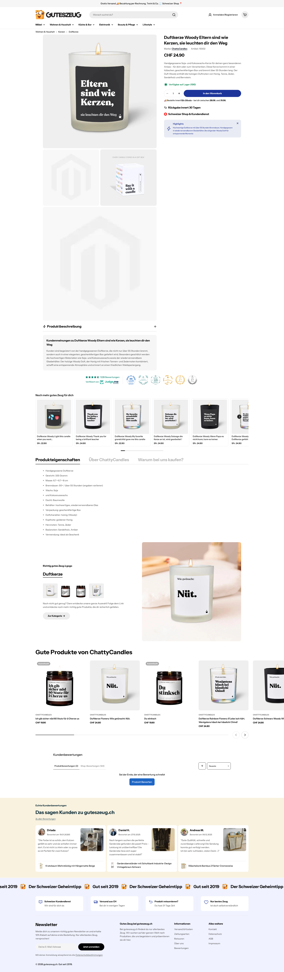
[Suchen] (174, 15)
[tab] (58, 460)
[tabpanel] (142, 502)
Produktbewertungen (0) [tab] (66, 766)
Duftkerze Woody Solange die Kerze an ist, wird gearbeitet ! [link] (168, 438)
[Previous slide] (236, 734)
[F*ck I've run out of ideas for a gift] (65, 590)
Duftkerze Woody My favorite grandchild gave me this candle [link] (130, 438)
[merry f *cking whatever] (81, 590)
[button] (239, 417)
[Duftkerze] (191, 591)
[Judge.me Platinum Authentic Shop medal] (143, 380)
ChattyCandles (179, 48)
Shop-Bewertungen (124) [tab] (93, 766)
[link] (54, 417)
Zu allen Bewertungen (46, 819)
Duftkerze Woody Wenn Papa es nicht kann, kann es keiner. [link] (208, 438)
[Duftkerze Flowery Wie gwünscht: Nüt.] (50, 590)
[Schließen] (237, 123)
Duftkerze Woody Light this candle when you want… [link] (53, 438)
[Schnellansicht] (81, 666)
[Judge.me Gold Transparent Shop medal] (168, 380)
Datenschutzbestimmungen (89, 955)
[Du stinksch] (169, 685)
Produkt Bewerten (142, 781)
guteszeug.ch (50, 964)
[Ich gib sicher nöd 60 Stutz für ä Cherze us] (60, 685)
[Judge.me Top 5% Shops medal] (192, 380)
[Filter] (202, 766)
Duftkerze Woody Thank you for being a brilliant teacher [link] (91, 438)
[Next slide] (244, 734)
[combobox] (133, 14)
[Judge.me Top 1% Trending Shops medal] (180, 380)
